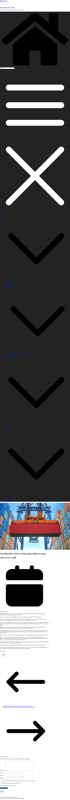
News (4, 429)
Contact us (5, 358)
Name (1, 773)
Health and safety (6, 501)
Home (4, 213)
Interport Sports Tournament (11, 355)
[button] (36, 282)
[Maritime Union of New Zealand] (35, 66)
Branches (7, 428)
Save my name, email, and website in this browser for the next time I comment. (18, 780)
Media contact (8, 498)
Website (1, 778)
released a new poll (15, 613)
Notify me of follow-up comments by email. (11, 783)
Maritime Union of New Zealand (7, 7)
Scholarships (8, 356)
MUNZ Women (8, 285)
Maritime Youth (8, 286)
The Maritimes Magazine (10, 499)
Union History (8, 283)
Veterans (7, 288)
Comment (2, 770)
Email (1, 775)
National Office (8, 427)
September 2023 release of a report (17, 630)
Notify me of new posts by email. (9, 785)
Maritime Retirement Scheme (11, 284)
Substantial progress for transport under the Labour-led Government (17, 706)
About (4, 214)
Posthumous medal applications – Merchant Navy (18, 354)
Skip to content (3, 0)
